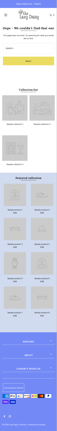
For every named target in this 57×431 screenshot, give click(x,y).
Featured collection (28, 178)
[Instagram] (10, 416)
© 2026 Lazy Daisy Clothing (14, 425)
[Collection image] (15, 119)
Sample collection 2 (42, 124)
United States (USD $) (13, 388)
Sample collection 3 (14, 164)
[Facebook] (4, 416)
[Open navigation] (9, 14)
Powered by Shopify (36, 425)
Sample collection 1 (15, 124)
